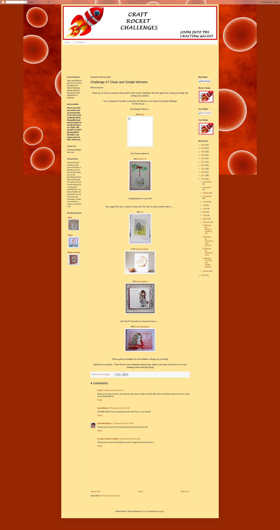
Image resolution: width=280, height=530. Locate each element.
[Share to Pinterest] (127, 374)
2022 (203, 158)
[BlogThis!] (118, 374)
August (206, 202)
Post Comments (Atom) (110, 496)
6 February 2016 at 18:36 (119, 408)
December (207, 182)
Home (67, 42)
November (207, 187)
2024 (203, 152)
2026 (203, 145)
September (207, 196)
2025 (203, 148)
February (207, 222)
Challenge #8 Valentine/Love (208, 252)
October (206, 193)
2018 (203, 172)
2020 (203, 165)
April (205, 215)
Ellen (70, 218)
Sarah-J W (141, 159)
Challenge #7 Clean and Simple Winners (207, 262)
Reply (99, 400)
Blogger (161, 511)
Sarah (99, 390)
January (206, 271)
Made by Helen (74, 252)
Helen (70, 235)
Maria (142, 114)
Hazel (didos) (141, 281)
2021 (203, 162)
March (205, 219)
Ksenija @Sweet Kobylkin (108, 439)
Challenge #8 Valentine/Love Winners (208, 241)
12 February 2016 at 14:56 (122, 423)
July (205, 205)
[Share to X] (121, 374)
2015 (203, 275)
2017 (203, 175)
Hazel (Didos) (102, 408)
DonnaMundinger (104, 423)
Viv (141, 212)
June (205, 209)
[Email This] (115, 374)
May (205, 212)
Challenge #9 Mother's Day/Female (207, 229)
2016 (203, 179)
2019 (203, 169)
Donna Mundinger (141, 327)
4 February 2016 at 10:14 (113, 390)
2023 (203, 155)
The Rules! (80, 42)
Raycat (144, 511)
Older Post (185, 492)
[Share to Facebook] (124, 374)
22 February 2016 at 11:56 (130, 439)
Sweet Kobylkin (141, 249)
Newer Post (95, 492)
